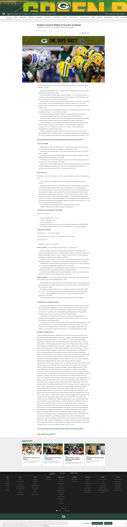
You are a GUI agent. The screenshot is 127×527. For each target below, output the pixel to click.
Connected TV (35, 481)
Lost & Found (61, 503)
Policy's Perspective (20, 485)
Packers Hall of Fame (61, 490)
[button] (62, 467)
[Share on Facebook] (80, 33)
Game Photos (48, 479)
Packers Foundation (87, 490)
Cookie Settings (86, 523)
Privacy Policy (46, 525)
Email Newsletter (20, 494)
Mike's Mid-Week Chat (20, 487)
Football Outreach (88, 487)
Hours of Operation (61, 483)
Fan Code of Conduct (103, 487)
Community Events (87, 483)
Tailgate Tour (87, 481)
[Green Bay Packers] (63, 516)
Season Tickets (118, 481)
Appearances (87, 479)
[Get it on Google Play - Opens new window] (68, 511)
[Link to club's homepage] (3, 13)
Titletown (61, 500)
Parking (61, 485)
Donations (87, 485)
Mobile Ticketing (118, 485)
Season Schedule (74, 479)
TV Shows (35, 492)
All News (20, 490)
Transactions (7, 483)
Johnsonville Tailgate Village (103, 490)
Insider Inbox (20, 479)
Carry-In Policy (103, 483)
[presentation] (104, 467)
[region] (63, 523)
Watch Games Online (35, 494)
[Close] (124, 523)
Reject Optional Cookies (97, 523)
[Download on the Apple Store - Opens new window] (58, 511)
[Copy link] (88, 33)
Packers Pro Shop (61, 496)
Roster (7, 479)
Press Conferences (35, 487)
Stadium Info (61, 481)
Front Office (7, 490)
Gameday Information (103, 479)
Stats (7, 487)
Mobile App (20, 492)
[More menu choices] (57, 13)
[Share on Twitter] (83, 33)
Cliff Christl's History (20, 481)
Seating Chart (102, 485)
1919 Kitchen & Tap (61, 498)
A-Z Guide (61, 479)
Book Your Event (61, 492)
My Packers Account (118, 479)
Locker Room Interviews (35, 485)
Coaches (7, 481)
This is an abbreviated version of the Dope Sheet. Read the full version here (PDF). (60, 139)
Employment (61, 494)
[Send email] (85, 33)
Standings (7, 485)
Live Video (35, 483)
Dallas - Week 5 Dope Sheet (46, 434)
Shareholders (87, 492)
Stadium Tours (61, 487)
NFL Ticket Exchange (118, 490)
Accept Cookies (108, 523)
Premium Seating (118, 483)
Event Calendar (74, 481)
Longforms (20, 483)
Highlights (35, 479)
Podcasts (35, 490)
